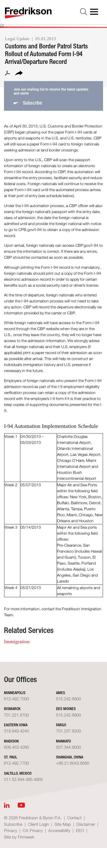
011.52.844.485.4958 (23, 779)
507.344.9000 (68, 747)
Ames (60, 692)
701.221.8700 (16, 715)
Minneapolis (14, 692)
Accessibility (59, 830)
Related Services (29, 630)
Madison (11, 741)
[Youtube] (21, 805)
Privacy (10, 830)
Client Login (38, 824)
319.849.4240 (16, 730)
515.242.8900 (68, 698)
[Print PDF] (7, 74)
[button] (19, 74)
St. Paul (10, 757)
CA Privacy (33, 830)
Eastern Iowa (15, 725)
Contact (74, 817)
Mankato (63, 741)
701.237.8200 (68, 730)
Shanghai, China (69, 757)
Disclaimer (85, 824)
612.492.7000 (16, 698)
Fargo (61, 725)
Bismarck (12, 708)
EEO (80, 830)
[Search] (83, 11)
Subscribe (13, 824)
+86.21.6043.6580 (72, 763)
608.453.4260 (16, 747)
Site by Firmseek (19, 837)
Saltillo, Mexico (18, 773)
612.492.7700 (16, 763)
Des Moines (66, 708)
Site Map (62, 824)
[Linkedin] (6, 805)
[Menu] (95, 13)
